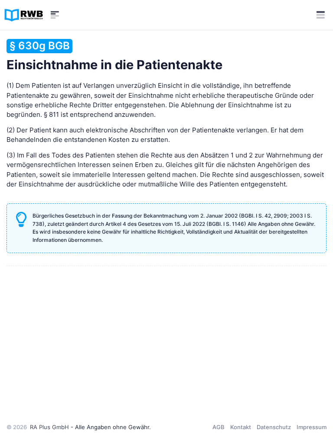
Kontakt (240, 427)
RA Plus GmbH (49, 427)
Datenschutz (274, 427)
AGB (218, 427)
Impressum (311, 427)
